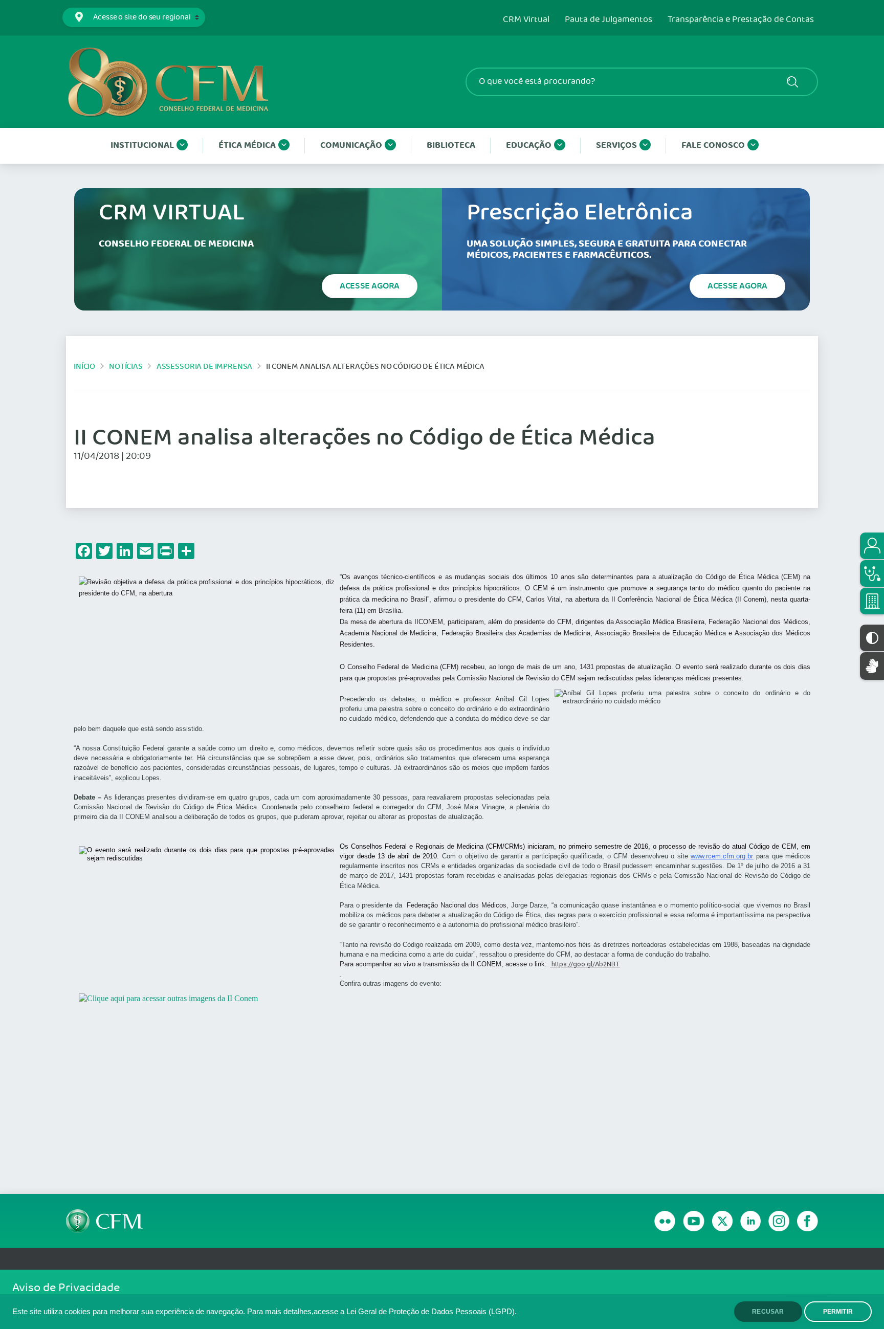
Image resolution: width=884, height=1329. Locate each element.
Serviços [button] (616, 145)
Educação (528, 145)
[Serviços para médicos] (872, 573)
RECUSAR (768, 1311)
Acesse (370, 286)
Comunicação (351, 145)
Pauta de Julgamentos (608, 20)
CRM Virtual (526, 20)
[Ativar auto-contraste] (872, 638)
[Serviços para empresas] (872, 601)
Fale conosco (713, 145)
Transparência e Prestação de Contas (741, 20)
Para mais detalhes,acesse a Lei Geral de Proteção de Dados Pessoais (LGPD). (382, 1312)
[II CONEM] (442, 1078)
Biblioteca (451, 145)
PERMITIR (838, 1311)
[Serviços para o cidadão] (872, 546)
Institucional (142, 145)
